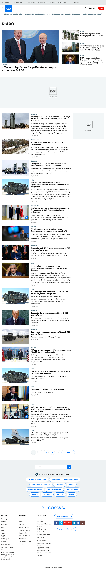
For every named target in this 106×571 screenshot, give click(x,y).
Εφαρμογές (23, 533)
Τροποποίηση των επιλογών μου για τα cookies (44, 553)
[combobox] (81, 2)
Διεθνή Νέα (35, 205)
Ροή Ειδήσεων (24, 527)
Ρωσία (84, 14)
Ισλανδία (60, 494)
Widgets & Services (25, 536)
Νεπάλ (71, 494)
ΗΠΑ (82, 31)
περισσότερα (41, 515)
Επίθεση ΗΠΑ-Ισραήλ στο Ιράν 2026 (37, 14)
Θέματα (4, 515)
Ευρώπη (4, 519)
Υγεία (3, 533)
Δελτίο (21, 521)
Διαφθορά (47, 494)
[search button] (70, 2)
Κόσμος (3, 521)
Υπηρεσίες (22, 515)
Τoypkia (4, 64)
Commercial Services (44, 524)
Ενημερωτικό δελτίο (64, 529)
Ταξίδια (3, 536)
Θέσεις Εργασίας (42, 540)
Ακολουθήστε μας (25, 530)
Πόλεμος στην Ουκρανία (61, 14)
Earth (3, 527)
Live (101, 8)
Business (4, 524)
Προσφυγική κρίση (54, 489)
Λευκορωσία (35, 140)
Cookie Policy (41, 532)
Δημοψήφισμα (72, 489)
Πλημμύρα (76, 14)
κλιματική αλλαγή (95, 14)
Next (68, 452)
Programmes (5, 544)
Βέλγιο (33, 226)
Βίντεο (3, 541)
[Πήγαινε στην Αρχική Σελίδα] (8, 8)
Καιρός (21, 524)
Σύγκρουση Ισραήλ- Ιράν (13, 14)
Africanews (22, 539)
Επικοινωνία (41, 537)
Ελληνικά (6, 2)
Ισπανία (35, 494)
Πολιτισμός (5, 539)
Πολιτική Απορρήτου (44, 534)
